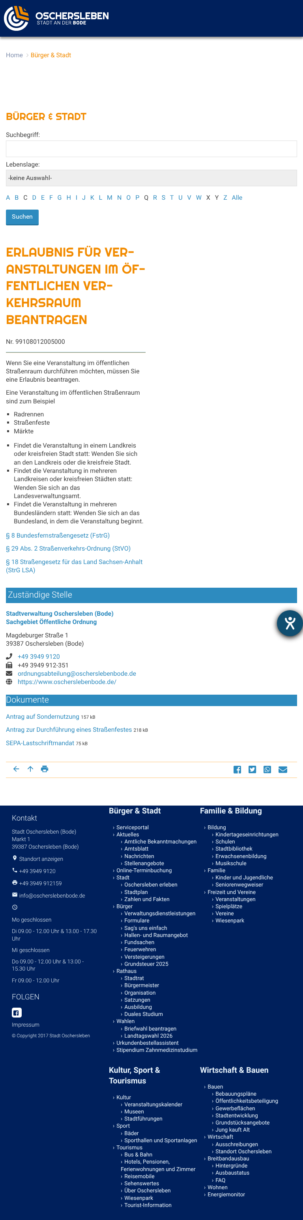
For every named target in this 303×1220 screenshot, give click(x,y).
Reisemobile (139, 1176)
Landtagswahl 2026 (148, 1036)
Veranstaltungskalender (153, 1105)
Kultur (123, 1097)
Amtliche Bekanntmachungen (160, 842)
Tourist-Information (148, 1205)
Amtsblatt (136, 849)
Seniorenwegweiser (239, 885)
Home (14, 55)
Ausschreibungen (236, 1144)
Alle (237, 197)
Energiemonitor (226, 1195)
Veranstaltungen (235, 899)
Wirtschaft (220, 1137)
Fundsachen (139, 942)
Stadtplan (136, 892)
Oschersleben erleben (151, 885)
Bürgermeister (141, 985)
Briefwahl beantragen (150, 1029)
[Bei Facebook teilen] (238, 769)
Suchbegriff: (23, 135)
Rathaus (126, 971)
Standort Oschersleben (243, 1152)
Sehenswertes (141, 1184)
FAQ (220, 1180)
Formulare (136, 921)
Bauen (215, 1087)
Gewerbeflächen (235, 1109)
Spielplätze (228, 906)
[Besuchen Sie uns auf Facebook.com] (17, 1013)
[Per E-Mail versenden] (284, 769)
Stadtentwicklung (236, 1116)
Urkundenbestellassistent (147, 1043)
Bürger (124, 906)
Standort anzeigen (41, 859)
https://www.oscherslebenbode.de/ (67, 682)
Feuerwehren (140, 949)
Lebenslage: (23, 164)
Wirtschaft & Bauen (234, 1070)
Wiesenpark (229, 921)
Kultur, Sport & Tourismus (134, 1075)
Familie (216, 871)
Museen (134, 1112)
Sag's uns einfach (145, 928)
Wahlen (125, 1021)
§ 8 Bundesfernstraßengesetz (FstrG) (58, 535)
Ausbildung (138, 1007)
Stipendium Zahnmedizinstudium (156, 1050)
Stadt (122, 878)
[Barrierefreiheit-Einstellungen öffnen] (290, 623)
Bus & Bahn (138, 1155)
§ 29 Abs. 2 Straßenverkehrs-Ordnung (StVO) (68, 548)
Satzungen (137, 1000)
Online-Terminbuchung (144, 871)
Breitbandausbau (228, 1159)
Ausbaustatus (232, 1173)
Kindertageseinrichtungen (247, 835)
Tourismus (129, 1148)
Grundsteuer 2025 (146, 964)
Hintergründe (231, 1166)
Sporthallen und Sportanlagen (160, 1141)
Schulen (225, 842)
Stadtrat (134, 978)
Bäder (131, 1133)
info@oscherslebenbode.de (52, 896)
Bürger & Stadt (51, 55)
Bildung (217, 828)
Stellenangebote (144, 863)
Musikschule (230, 863)
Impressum (25, 1025)
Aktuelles (127, 835)
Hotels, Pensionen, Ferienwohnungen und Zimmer (158, 1165)
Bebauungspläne (235, 1094)
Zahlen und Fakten (146, 899)
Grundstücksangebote (242, 1123)
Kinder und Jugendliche (244, 878)
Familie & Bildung (231, 810)
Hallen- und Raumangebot (156, 935)
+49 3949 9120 (39, 656)
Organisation (139, 993)
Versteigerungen (144, 957)
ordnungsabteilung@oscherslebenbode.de (77, 673)
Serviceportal (132, 828)
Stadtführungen (143, 1119)
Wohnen (218, 1187)
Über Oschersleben (147, 1191)
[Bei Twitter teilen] (253, 769)
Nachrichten (139, 856)
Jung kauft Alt (232, 1130)
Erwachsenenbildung (240, 856)
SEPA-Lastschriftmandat (40, 743)
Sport (123, 1126)
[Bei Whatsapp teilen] (268, 769)
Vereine (224, 914)
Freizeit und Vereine (232, 892)
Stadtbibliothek (233, 849)
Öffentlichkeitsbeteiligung (246, 1101)
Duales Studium (143, 1014)
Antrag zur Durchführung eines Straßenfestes (69, 729)
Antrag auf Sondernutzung (42, 716)
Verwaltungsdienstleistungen (159, 914)
